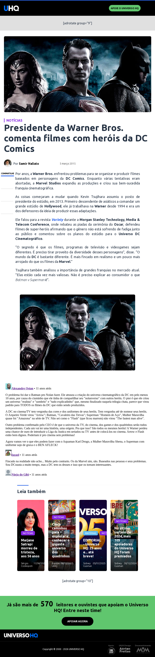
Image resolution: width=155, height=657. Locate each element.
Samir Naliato (29, 163)
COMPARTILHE (7, 173)
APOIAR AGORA (77, 621)
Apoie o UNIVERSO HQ (125, 8)
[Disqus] (77, 429)
